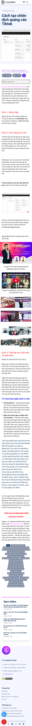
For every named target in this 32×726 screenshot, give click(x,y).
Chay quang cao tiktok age (16, 565)
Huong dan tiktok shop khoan (11, 577)
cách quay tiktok (24, 558)
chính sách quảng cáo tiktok (15, 567)
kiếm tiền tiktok (24, 577)
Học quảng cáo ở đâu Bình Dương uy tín (15, 627)
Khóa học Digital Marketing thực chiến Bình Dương (14, 620)
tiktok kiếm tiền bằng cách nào (16, 586)
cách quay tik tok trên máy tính (11, 558)
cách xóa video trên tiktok (15, 562)
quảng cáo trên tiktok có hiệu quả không (15, 580)
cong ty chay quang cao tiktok (16, 569)
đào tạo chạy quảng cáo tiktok (16, 573)
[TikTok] (16, 724)
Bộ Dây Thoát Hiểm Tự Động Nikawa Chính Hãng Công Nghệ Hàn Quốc (16, 606)
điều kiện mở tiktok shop (15, 575)
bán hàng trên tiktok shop (18, 545)
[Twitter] (19, 724)
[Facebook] (8, 724)
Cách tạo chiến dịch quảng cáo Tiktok (14, 87)
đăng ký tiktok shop (16, 571)
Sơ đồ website (8, 674)
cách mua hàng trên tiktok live (16, 556)
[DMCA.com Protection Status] (7, 681)
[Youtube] (23, 724)
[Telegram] (12, 724)
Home (3, 70)
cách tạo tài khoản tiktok (15, 560)
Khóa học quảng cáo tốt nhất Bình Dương (15, 633)
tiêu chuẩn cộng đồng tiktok (16, 584)
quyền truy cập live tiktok (15, 582)
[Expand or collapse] (28, 82)
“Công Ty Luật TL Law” (16, 524)
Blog (7, 70)
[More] (24, 75)
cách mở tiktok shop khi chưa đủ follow (16, 554)
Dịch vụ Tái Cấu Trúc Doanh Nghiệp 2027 (16, 613)
